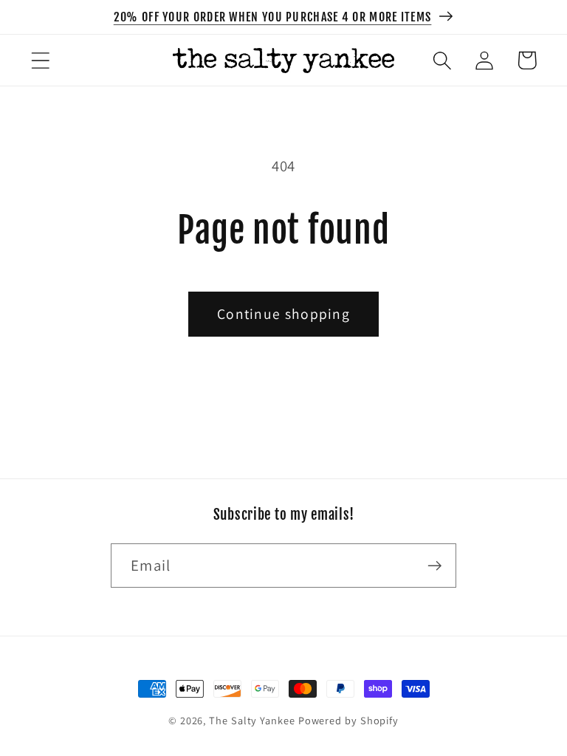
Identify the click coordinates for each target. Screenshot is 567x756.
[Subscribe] (434, 565)
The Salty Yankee (252, 720)
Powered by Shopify (348, 720)
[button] (40, 60)
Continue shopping (283, 313)
